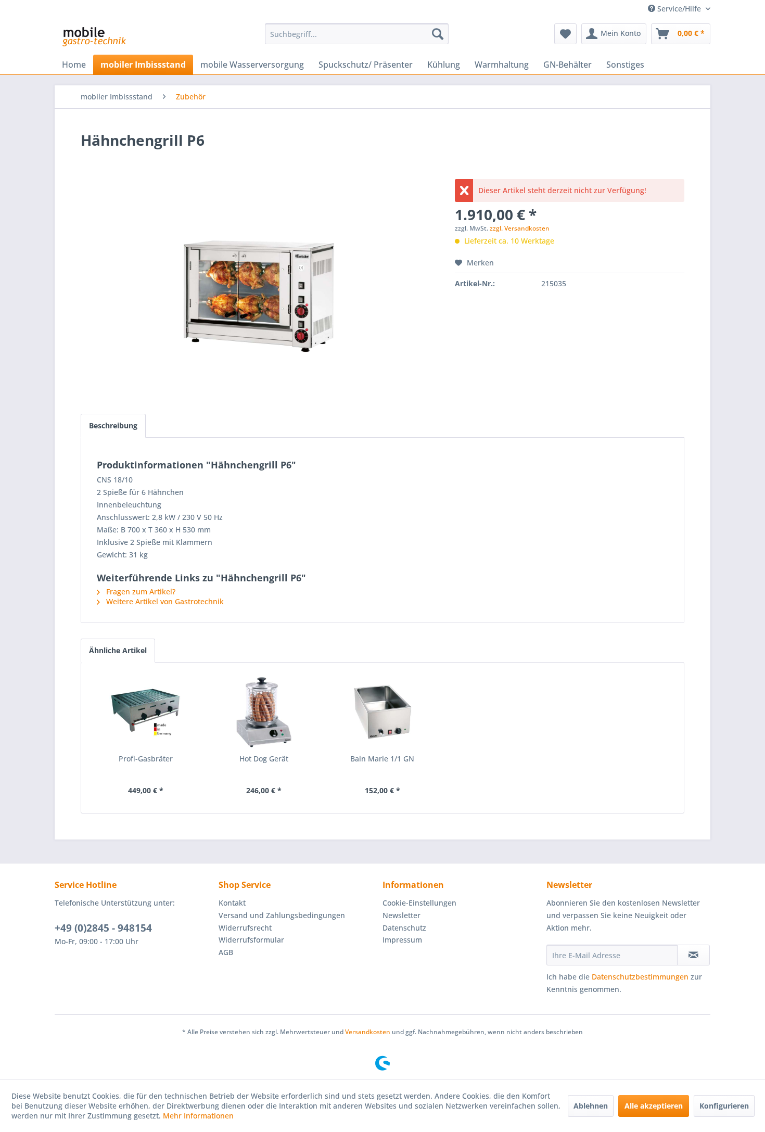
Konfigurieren (724, 1106)
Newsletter (401, 915)
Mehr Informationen (198, 1116)
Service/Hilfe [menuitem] (679, 9)
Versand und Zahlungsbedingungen (282, 915)
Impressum (402, 940)
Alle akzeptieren (653, 1106)
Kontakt (232, 903)
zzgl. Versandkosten (520, 228)
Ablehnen (590, 1106)
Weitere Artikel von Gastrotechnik (164, 601)
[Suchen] (438, 33)
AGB (226, 952)
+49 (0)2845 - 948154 (103, 928)
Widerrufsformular (251, 940)
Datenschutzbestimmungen (640, 977)
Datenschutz (404, 928)
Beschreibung (113, 425)
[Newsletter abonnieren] (693, 955)
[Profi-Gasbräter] (145, 712)
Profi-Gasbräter (146, 759)
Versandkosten (367, 1031)
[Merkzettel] (565, 33)
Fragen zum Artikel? (139, 591)
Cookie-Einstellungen (419, 903)
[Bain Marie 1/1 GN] (382, 712)
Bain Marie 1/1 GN (382, 759)
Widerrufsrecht (245, 928)
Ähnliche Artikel (118, 650)
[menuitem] (357, 33)
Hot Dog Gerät (263, 759)
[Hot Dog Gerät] (264, 712)
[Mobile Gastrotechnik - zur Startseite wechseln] (93, 36)
